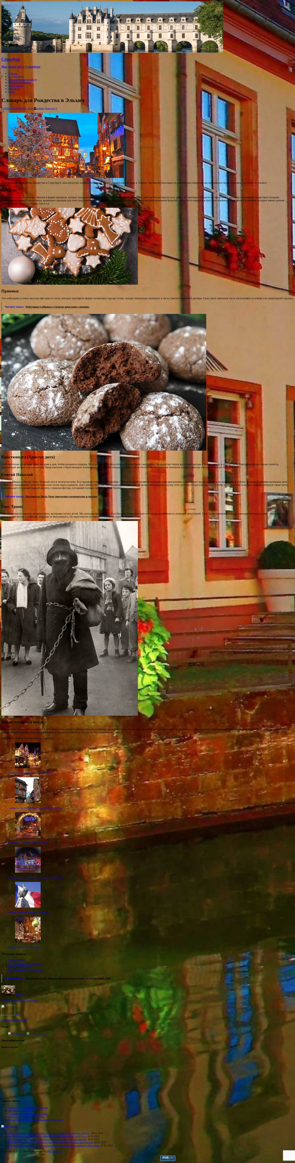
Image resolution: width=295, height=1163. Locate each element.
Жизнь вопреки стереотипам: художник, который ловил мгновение (47, 1139)
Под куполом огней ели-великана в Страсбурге (36, 1119)
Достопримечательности (22, 79)
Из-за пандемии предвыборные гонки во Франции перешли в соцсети (49, 1133)
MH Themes (54, 1151)
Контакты (14, 88)
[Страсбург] (112, 51)
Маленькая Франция (20, 966)
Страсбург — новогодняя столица (28, 1107)
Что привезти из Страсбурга (24, 963)
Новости (50, 108)
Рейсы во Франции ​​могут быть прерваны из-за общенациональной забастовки (54, 1145)
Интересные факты (19, 82)
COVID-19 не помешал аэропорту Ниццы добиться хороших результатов (50, 1142)
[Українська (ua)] (37, 1033)
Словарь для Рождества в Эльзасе (27, 1113)
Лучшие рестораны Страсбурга (26, 1116)
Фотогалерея (15, 85)
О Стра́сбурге (16, 76)
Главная (12, 73)
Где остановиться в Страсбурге (26, 969)
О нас (11, 91)
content (40, 108)
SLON (13, 1126)
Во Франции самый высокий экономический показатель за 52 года (47, 1136)
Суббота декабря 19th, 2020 (17, 108)
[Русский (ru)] (16, 1033)
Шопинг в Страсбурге (21, 1110)
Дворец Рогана (17, 960)
